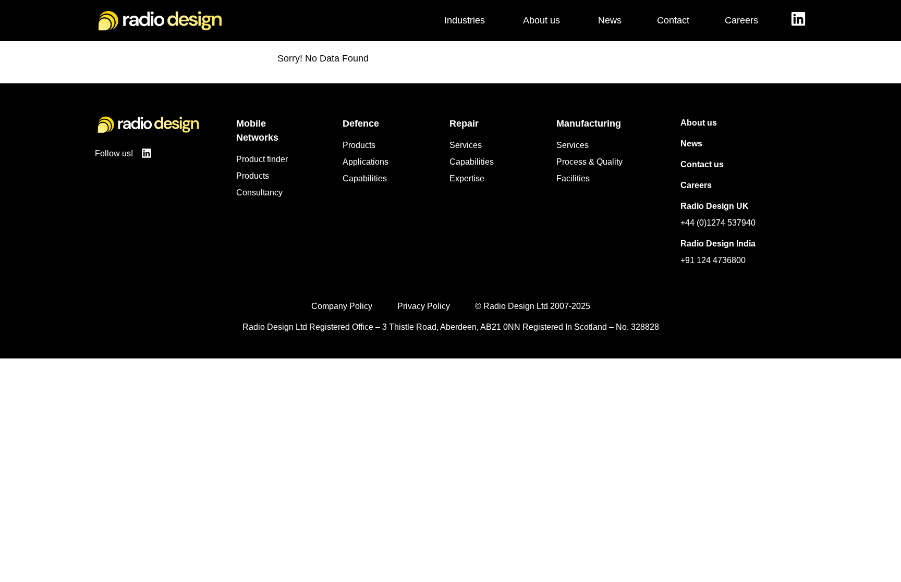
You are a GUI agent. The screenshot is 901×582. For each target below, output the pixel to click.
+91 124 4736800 (713, 260)
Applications (365, 161)
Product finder (262, 159)
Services (465, 145)
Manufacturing (588, 123)
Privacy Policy (423, 306)
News (691, 143)
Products (252, 175)
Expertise (466, 178)
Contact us (702, 164)
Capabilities (365, 178)
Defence (361, 123)
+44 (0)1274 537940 (718, 222)
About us (698, 122)
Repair (464, 123)
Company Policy (341, 306)
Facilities (573, 178)
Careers (696, 185)
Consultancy (259, 192)
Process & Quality (589, 161)
